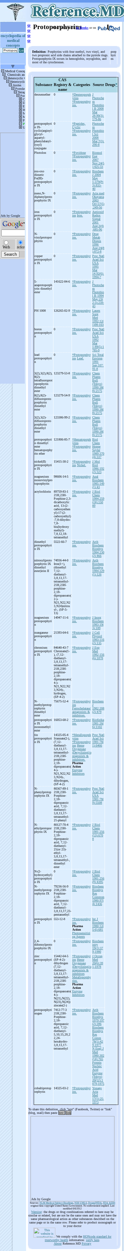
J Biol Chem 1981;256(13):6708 (98, 832)
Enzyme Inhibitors (78, 771)
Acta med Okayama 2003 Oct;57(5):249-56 (98, 200)
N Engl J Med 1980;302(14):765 (98, 1054)
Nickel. (81, 465)
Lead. (80, 358)
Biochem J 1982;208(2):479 (98, 707)
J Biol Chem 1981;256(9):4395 (98, 877)
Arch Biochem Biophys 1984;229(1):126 (98, 567)
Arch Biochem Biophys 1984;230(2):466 (98, 549)
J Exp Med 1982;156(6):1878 (98, 653)
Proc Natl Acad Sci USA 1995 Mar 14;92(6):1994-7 (98, 266)
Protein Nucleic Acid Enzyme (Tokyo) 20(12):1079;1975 (98, 1073)
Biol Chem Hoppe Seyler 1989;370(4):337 (98, 448)
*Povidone (79, 152)
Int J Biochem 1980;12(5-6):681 (98, 924)
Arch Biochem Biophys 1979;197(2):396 (98, 1017)
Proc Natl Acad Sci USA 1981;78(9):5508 (98, 795)
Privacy (86, 1243)
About (58, 1243)
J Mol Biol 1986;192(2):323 (98, 467)
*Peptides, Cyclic (79, 125)
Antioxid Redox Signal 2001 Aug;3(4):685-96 (98, 220)
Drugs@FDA (95, 1202)
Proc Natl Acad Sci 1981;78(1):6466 (98, 740)
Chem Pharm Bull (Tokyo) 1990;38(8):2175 (98, 382)
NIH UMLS (80, 1202)
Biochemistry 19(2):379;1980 (98, 946)
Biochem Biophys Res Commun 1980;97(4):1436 (98, 895)
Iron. (80, 215)
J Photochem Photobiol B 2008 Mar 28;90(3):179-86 (98, 107)
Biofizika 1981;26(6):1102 (98, 723)
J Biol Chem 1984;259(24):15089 (98, 498)
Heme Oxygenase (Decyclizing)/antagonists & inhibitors (81, 966)
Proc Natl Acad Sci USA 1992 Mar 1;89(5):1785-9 (98, 339)
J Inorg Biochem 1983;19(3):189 (98, 623)
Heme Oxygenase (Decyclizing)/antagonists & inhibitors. (81, 752)
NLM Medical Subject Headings (56, 1202)
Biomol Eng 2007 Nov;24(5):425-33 (98, 159)
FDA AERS (109, 1202)
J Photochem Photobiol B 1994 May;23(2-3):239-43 (98, 294)
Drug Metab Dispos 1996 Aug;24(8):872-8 (98, 242)
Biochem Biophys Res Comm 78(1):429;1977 (98, 1036)
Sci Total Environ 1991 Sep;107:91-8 (98, 362)
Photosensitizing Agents (81, 934)
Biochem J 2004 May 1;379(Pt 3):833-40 (98, 180)
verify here (92, 1240)
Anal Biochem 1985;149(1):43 (98, 482)
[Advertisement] (72, 1157)
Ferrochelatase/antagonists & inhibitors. (81, 712)
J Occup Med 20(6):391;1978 (97, 961)
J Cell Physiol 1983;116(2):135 (98, 638)
